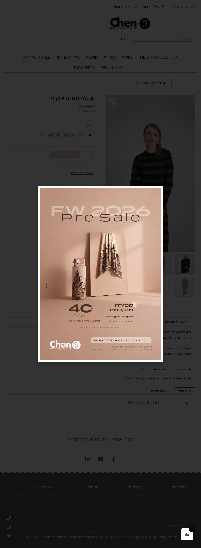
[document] (100, 274)
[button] (43, 191)
